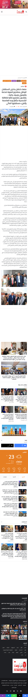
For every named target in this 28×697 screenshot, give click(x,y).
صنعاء (5, 652)
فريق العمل (14, 687)
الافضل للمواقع (4, 683)
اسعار (18, 647)
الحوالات (8, 647)
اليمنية (17, 652)
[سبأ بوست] (20, 12)
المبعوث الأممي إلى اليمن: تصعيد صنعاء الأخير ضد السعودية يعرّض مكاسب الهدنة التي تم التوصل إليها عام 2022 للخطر (7, 417)
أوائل (21, 647)
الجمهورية (13, 647)
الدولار (4, 647)
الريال (25, 650)
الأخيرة (14, 477)
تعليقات (5, 477)
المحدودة (20, 650)
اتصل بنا (15, 685)
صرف (9, 652)
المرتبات (16, 650)
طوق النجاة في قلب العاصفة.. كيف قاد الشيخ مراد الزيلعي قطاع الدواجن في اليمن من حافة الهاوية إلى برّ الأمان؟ (21, 416)
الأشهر (23, 477)
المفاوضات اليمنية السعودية (8, 650)
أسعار (25, 647)
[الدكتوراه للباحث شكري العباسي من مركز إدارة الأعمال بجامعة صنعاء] (5, 637)
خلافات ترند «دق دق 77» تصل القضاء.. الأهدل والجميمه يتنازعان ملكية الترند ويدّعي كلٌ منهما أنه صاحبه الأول (7, 399)
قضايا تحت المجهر (6, 81)
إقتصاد (18, 81)
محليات (24, 83)
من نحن (11, 685)
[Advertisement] (14, 30)
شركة (13, 652)
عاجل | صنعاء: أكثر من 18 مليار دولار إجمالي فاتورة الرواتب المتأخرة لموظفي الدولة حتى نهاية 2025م (10, 513)
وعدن (22, 655)
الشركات (13, 81)
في (25, 655)
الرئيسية (24, 78)
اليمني (21, 652)
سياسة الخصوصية (5, 685)
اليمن (25, 652)
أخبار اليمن (20, 78)
